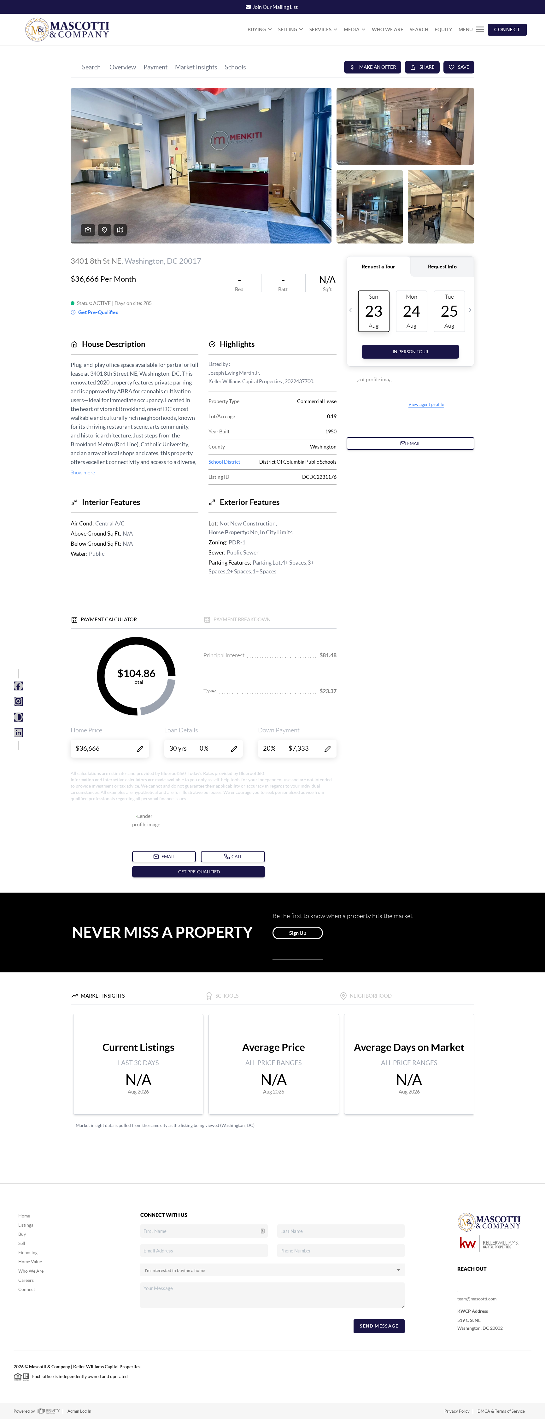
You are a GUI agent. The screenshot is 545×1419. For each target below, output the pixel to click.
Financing (28, 1252)
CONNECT (507, 29)
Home (24, 1215)
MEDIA (352, 29)
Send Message (379, 1325)
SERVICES (320, 29)
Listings (25, 1225)
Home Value (30, 1261)
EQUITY (443, 29)
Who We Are (31, 1271)
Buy (22, 1234)
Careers (26, 1280)
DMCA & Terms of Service (501, 1411)
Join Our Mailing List (275, 7)
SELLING (287, 29)
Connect (26, 1289)
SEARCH (419, 29)
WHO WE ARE (387, 29)
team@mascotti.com (476, 1298)
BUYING (257, 29)
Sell (21, 1243)
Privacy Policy (457, 1411)
